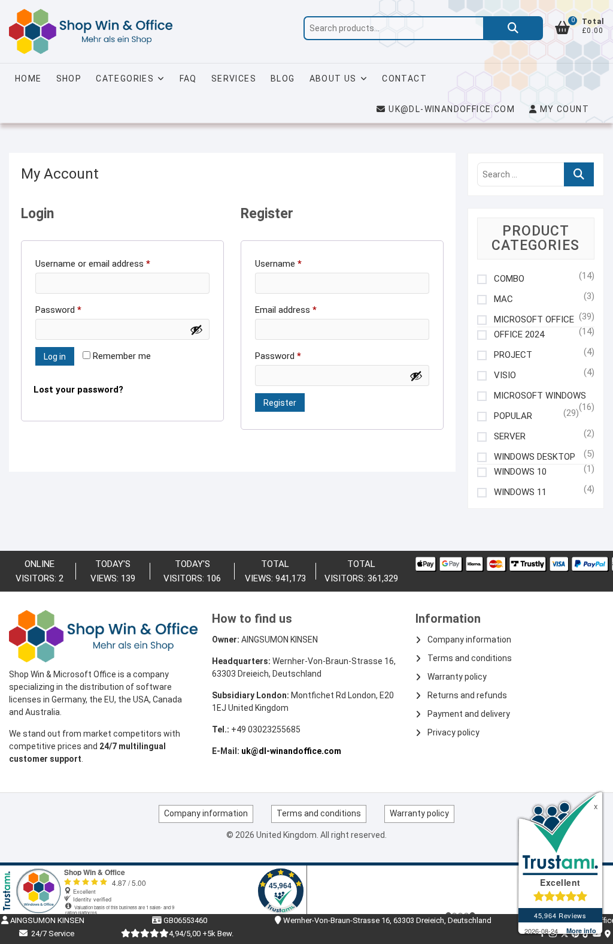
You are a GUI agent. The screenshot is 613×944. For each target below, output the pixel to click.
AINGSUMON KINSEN (46, 920)
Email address (303, 309)
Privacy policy (453, 732)
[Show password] (196, 329)
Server (510, 436)
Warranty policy (457, 676)
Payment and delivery (468, 714)
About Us (333, 78)
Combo (509, 279)
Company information (469, 639)
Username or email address (109, 263)
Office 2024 (519, 334)
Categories (125, 78)
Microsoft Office (534, 319)
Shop (69, 78)
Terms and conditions (469, 658)
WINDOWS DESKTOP (534, 457)
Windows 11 (520, 492)
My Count (563, 109)
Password (75, 309)
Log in (55, 356)
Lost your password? (78, 389)
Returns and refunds (467, 695)
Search (513, 28)
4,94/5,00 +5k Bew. (201, 933)
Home (28, 78)
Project (513, 355)
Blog (283, 78)
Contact (404, 78)
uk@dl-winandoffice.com (452, 109)
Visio (505, 375)
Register (279, 403)
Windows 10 (520, 472)
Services (233, 78)
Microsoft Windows (540, 395)
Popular (513, 416)
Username (295, 263)
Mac (503, 299)
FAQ (188, 78)
